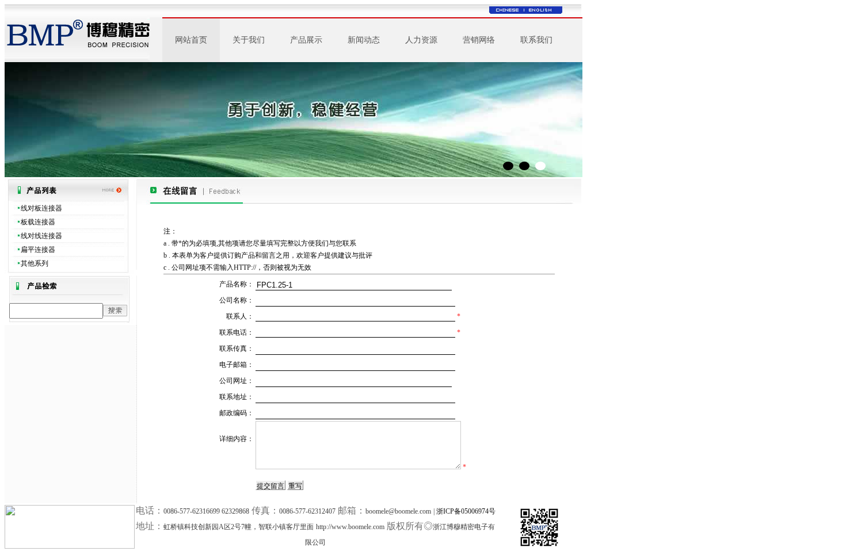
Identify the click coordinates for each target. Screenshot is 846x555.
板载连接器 (38, 222)
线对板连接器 (41, 208)
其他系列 (34, 263)
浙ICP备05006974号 (466, 511)
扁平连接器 (38, 250)
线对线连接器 (41, 236)
